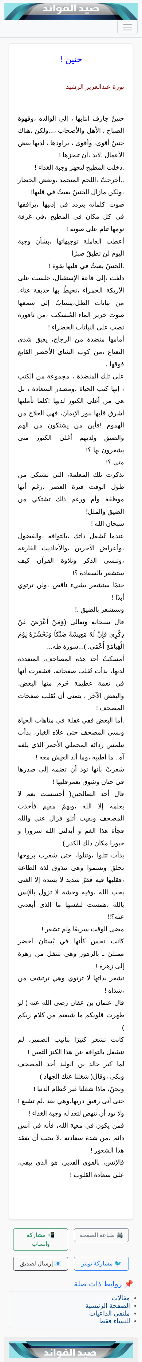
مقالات (120, 1298)
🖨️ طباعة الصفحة (101, 1235)
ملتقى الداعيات (109, 1313)
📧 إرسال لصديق (41, 1263)
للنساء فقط (114, 1321)
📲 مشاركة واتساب (41, 1239)
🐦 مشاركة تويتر (101, 1263)
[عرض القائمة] (127, 27)
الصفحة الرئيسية (107, 1305)
